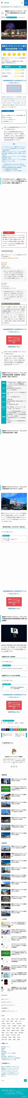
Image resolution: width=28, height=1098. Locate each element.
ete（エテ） (6, 999)
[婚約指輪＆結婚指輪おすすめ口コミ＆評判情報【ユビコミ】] (10, 3)
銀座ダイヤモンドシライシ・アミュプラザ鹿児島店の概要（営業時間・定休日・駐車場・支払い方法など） (14, 153)
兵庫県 (11, 1021)
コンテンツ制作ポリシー (10, 119)
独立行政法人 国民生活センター (8, 1056)
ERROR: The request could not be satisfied (12, 668)
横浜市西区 (21, 1032)
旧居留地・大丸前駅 (15, 1030)
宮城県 (23, 1025)
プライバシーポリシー (21, 1090)
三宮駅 (8, 1019)
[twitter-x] (16, 766)
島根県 (17, 1028)
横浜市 (16, 1032)
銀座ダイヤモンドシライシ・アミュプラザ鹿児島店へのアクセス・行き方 (14, 160)
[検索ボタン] (22, 3)
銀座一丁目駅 (4, 1039)
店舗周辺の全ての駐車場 (10, 169)
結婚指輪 (5, 1008)
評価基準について (8, 121)
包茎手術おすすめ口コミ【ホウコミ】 (9, 1070)
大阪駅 (19, 1025)
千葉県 (16, 1021)
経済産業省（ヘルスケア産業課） (8, 1053)
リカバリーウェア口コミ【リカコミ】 (9, 1071)
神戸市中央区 (4, 1037)
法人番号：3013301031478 (15, 1096)
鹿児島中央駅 (8, 98)
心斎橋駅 (3, 1030)
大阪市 (13, 1023)
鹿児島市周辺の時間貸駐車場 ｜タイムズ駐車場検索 (17, 688)
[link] (11, 766)
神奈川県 (7, 1035)
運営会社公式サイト (13, 1090)
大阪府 (9, 1025)
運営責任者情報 (5, 1090)
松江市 (7, 1032)
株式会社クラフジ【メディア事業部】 (14, 756)
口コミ (4, 722)
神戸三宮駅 (13, 1035)
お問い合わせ (21, 105)
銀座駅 (10, 1039)
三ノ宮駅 (3, 1019)
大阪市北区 (4, 1025)
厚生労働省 (3, 1051)
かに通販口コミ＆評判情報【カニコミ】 (10, 1073)
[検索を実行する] (25, 1080)
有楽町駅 (22, 1030)
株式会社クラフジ (10, 102)
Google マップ (13, 539)
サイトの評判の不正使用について (11, 1093)
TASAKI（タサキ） (8, 1002)
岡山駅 (13, 1028)
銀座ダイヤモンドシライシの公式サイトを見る (14, 88)
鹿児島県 (21, 722)
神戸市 (18, 1035)
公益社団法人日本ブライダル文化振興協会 (10, 1058)
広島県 (22, 1028)
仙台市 (17, 1019)
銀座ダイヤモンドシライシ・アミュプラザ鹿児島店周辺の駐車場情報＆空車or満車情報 (14, 166)
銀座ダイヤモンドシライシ (11, 17)
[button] (3, 729)
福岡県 (14, 1037)
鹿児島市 (16, 722)
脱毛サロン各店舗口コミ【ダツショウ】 (10, 1066)
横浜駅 (3, 1035)
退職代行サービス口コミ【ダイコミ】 (9, 1074)
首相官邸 (3, 1048)
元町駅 (7, 1021)
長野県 (14, 1039)
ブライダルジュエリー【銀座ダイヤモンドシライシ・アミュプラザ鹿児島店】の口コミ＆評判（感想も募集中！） (13, 148)
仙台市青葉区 (22, 1019)
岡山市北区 (8, 1028)
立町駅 (18, 1037)
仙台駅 (3, 1021)
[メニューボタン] (26, 3)
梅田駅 (11, 1032)
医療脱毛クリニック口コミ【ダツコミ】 (10, 1068)
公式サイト (3, 1076)
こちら (14, 319)
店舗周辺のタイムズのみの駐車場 (13, 170)
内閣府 (2, 1050)
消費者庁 (3, 1054)
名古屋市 (3, 1023)
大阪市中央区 (19, 1023)
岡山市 (3, 1028)
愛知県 (8, 1030)
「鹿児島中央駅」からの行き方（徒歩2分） (14, 163)
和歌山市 (8, 1023)
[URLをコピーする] (25, 729)
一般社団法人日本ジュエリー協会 (11, 96)
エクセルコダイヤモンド (9, 1005)
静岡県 (18, 1039)
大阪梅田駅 (14, 1025)
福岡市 (10, 1037)
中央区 (12, 1019)
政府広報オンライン (5, 1046)
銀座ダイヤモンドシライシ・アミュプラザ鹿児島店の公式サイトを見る (14, 340)
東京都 (3, 1032)
